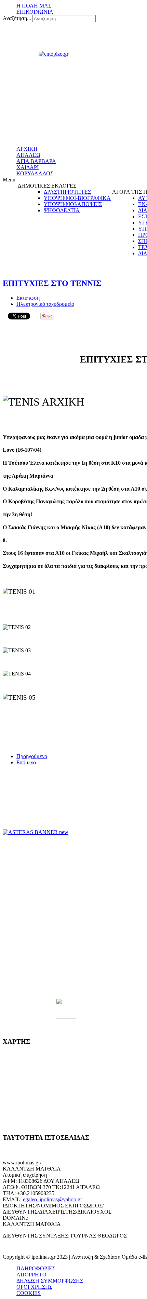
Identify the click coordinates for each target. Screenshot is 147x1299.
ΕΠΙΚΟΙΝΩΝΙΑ (34, 12)
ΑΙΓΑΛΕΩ (28, 155)
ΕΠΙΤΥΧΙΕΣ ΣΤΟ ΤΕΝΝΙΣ (52, 283)
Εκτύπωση (28, 298)
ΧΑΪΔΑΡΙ (27, 167)
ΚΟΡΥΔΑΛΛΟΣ (34, 173)
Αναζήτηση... (17, 18)
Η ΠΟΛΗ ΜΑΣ (33, 6)
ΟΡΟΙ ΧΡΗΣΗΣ (34, 1287)
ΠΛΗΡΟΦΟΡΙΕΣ (35, 1268)
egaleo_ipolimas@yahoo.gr (52, 1199)
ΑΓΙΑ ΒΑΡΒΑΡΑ (36, 161)
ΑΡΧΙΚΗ (27, 149)
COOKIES (28, 1293)
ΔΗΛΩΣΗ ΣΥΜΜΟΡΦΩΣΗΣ (49, 1281)
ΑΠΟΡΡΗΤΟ (31, 1274)
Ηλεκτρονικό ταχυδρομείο (45, 304)
